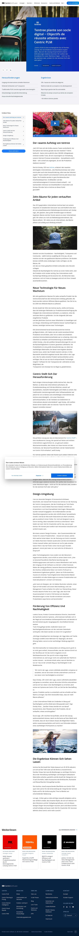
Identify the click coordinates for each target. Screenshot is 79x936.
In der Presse (35, 897)
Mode (18, 894)
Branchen (29, 3)
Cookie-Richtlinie (50, 906)
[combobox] (72, 915)
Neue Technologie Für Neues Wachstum (10, 126)
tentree (51, 167)
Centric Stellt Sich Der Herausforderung (9, 131)
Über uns (33, 894)
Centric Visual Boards (6, 909)
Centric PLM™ (71, 438)
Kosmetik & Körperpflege (20, 913)
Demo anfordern (14, 151)
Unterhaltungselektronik (23, 917)
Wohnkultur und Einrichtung (21, 907)
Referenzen (37, 3)
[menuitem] (8, 894)
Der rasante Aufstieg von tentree (12, 117)
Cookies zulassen (62, 475)
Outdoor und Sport (21, 903)
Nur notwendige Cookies (17, 475)
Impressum (49, 919)
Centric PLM (5, 894)
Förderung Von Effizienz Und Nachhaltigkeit (10, 139)
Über (62, 3)
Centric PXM (5, 914)
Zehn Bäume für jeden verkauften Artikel (12, 121)
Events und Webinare (54, 3)
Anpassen (38, 475)
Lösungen (22, 3)
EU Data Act (49, 915)
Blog (32, 901)
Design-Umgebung (8, 135)
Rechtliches (49, 894)
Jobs (32, 913)
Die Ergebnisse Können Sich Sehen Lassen (12, 144)
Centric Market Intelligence (6, 904)
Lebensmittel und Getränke (21, 898)
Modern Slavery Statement (50, 911)
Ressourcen (44, 3)
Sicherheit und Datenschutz (50, 902)
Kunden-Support (68, 897)
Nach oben (70, 931)
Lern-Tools (34, 904)
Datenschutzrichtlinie (52, 897)
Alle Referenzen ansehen (67, 830)
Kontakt (65, 894)
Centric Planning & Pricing (7, 898)
